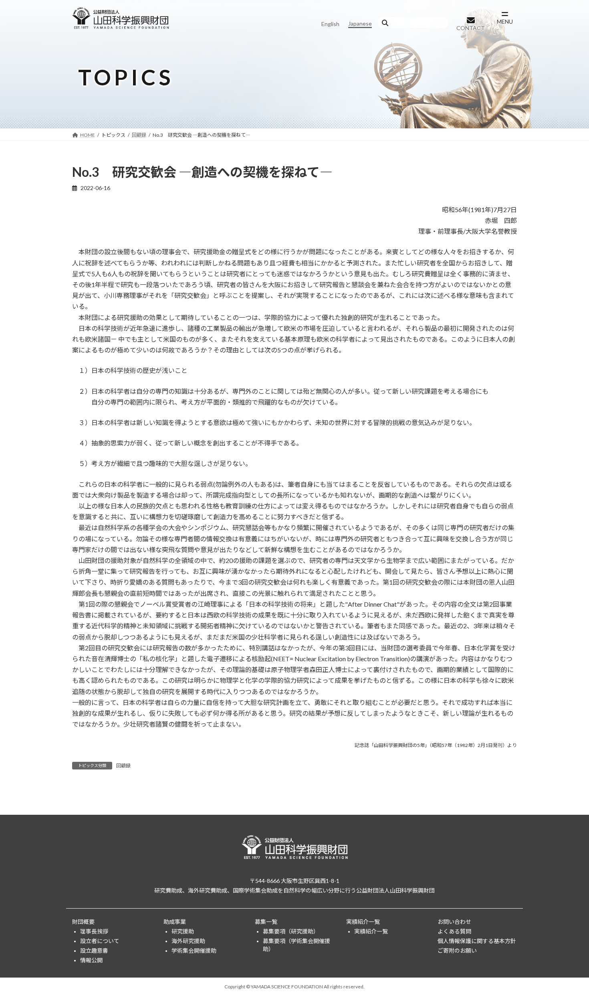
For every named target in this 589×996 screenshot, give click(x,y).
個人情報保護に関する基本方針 (477, 940)
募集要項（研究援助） (291, 930)
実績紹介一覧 (363, 921)
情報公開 (91, 959)
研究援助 (182, 930)
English (330, 23)
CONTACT (470, 27)
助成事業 (174, 921)
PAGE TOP (568, 958)
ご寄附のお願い (457, 950)
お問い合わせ (454, 921)
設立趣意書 (94, 950)
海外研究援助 (188, 940)
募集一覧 (266, 921)
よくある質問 (454, 930)
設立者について (99, 940)
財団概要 (83, 921)
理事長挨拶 (94, 930)
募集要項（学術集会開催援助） (296, 944)
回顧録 (123, 766)
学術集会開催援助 (193, 950)
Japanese (360, 23)
